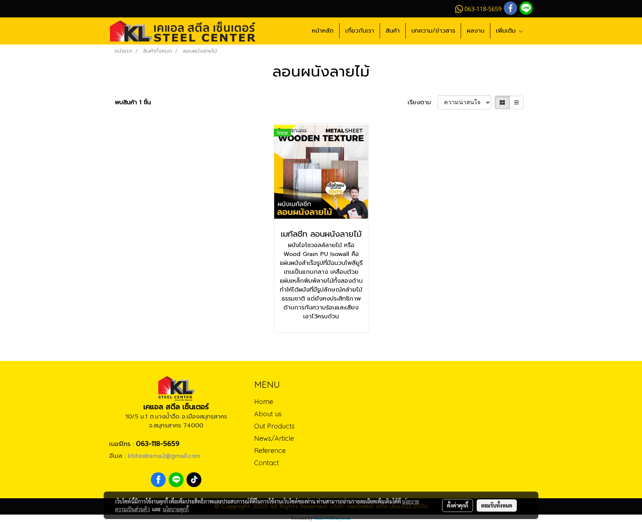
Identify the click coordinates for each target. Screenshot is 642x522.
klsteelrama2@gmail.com (164, 456)
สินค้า (393, 30)
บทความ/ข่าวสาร (433, 30)
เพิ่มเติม (507, 30)
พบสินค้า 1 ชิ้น (133, 102)
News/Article (274, 438)
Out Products (274, 426)
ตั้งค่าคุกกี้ (457, 505)
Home (263, 401)
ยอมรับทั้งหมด (496, 505)
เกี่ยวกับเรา (359, 30)
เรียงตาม (423, 102)
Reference (270, 450)
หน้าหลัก (323, 30)
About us (268, 414)
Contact (266, 463)
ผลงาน (475, 30)
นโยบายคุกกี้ (176, 509)
